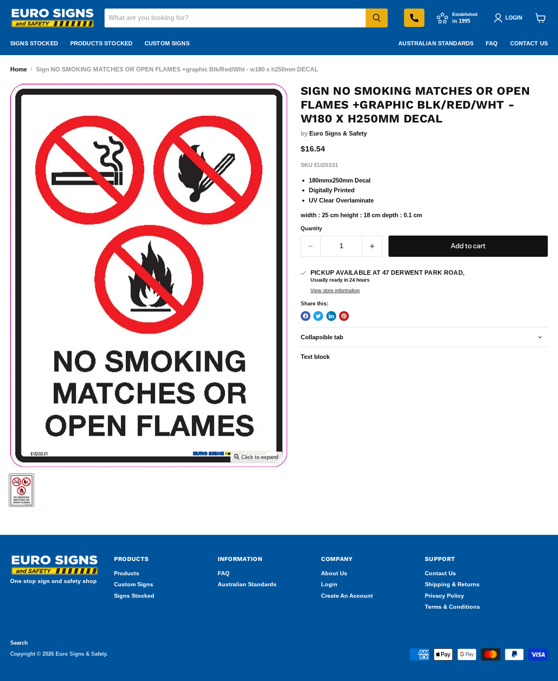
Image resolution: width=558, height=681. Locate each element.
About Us (334, 573)
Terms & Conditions (452, 606)
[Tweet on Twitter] (318, 316)
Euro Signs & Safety (338, 133)
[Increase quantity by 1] (372, 246)
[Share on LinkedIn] (331, 316)
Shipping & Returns (452, 584)
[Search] (377, 18)
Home (18, 69)
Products (126, 573)
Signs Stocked (34, 43)
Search (19, 643)
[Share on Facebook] (305, 316)
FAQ (492, 43)
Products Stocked (101, 43)
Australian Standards (435, 43)
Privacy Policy (444, 595)
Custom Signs (167, 43)
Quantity (311, 228)
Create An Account (347, 595)
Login (329, 584)
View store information (335, 291)
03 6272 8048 (414, 18)
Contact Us (529, 43)
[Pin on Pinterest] (344, 316)
